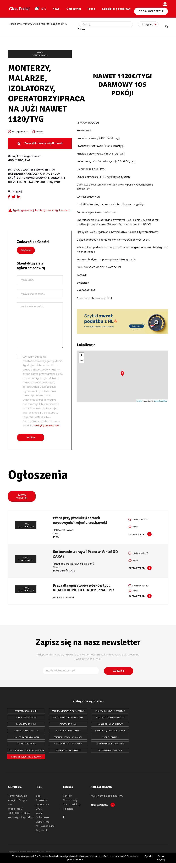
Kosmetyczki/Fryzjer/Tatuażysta (110, 730)
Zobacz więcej (100, 804)
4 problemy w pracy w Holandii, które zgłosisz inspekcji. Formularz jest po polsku (40, 23)
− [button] (81, 360)
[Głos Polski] (19, 8)
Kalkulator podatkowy (116, 8)
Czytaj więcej (161, 858)
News (56, 8)
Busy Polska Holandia (26, 717)
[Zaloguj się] (164, 5)
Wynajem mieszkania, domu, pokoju (68, 711)
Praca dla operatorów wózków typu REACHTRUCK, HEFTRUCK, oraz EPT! (83, 587)
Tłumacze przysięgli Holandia (68, 744)
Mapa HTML (42, 821)
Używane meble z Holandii (26, 730)
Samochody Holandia (26, 724)
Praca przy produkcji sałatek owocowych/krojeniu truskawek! (80, 520)
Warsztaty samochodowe (68, 730)
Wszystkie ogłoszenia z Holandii (26, 757)
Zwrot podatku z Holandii (110, 750)
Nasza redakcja (72, 804)
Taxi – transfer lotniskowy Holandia (26, 750)
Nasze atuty (70, 800)
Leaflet (139, 400)
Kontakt (67, 796)
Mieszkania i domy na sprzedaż (110, 711)
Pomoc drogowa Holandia (68, 750)
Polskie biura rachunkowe (110, 724)
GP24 (39, 809)
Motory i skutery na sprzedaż (110, 717)
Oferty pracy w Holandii (26, 711)
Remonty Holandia (110, 737)
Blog (38, 796)
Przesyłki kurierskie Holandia (110, 744)
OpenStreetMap (160, 400)
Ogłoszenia (73, 8)
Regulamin (42, 830)
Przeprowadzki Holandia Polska (68, 717)
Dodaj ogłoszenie (151, 11)
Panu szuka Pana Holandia (26, 737)
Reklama (68, 809)
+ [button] (81, 355)
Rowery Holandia (68, 724)
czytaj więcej (137, 534)
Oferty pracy (40, 54)
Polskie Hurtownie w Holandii (68, 737)
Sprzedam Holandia (26, 744)
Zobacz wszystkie (22, 496)
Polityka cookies (45, 826)
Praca (91, 8)
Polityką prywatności (47, 425)
